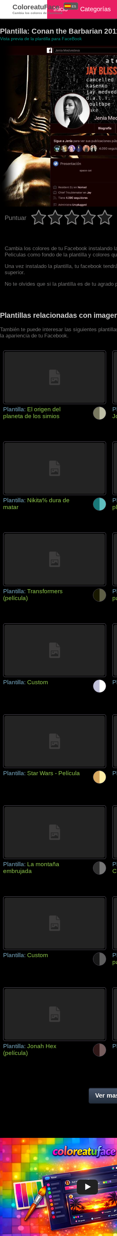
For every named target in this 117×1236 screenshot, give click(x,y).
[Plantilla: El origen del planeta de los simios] (54, 377)
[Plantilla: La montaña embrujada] (54, 832)
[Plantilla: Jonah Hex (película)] (54, 1014)
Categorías (95, 9)
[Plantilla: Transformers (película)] (54, 559)
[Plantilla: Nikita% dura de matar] (54, 468)
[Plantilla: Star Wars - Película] (54, 741)
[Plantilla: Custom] (54, 650)
